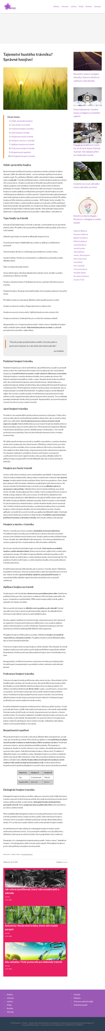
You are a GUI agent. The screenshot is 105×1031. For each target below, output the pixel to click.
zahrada (65, 862)
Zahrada (97, 6)
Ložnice (74, 6)
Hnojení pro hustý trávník (22, 136)
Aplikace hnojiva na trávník (22, 144)
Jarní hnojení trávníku (20, 132)
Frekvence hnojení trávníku (23, 148)
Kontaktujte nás (27, 854)
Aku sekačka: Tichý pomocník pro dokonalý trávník (33, 961)
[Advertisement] (52, 28)
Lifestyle (65, 6)
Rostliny (89, 6)
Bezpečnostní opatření (21, 152)
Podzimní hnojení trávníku (22, 129)
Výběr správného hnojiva (22, 121)
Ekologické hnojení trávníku (23, 156)
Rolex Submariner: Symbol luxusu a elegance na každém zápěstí (87, 113)
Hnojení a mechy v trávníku (23, 140)
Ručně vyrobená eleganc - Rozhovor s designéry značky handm (87, 219)
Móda (81, 6)
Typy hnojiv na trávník (20, 125)
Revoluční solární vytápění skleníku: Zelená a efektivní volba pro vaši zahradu (86, 77)
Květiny (56, 6)
